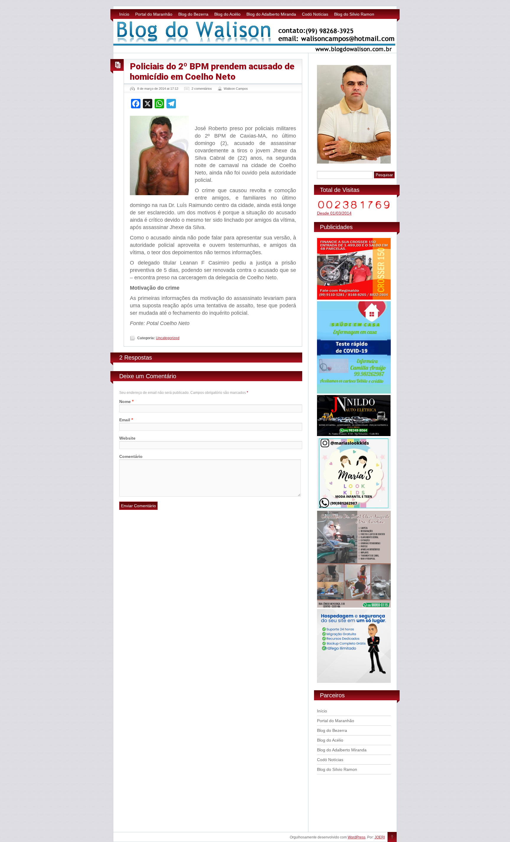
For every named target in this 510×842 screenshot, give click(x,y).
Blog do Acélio (227, 14)
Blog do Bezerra (193, 14)
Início (124, 14)
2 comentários (202, 88)
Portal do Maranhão (153, 14)
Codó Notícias (315, 14)
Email (124, 419)
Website (127, 438)
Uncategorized (167, 338)
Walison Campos (236, 88)
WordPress (356, 837)
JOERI (380, 837)
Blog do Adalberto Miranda (271, 14)
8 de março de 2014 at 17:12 (157, 88)
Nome (125, 401)
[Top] (392, 837)
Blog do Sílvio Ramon (354, 14)
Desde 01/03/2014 (334, 213)
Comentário (131, 456)
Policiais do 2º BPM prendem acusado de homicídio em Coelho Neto (212, 71)
